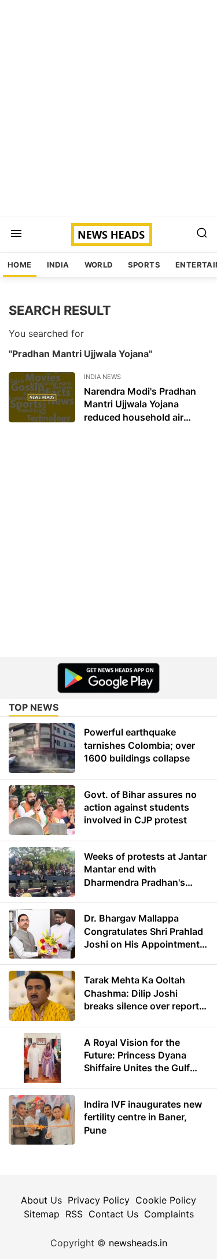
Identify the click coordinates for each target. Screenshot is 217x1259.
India (58, 264)
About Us (41, 1200)
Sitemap (42, 1214)
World (98, 264)
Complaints (169, 1214)
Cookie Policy (165, 1200)
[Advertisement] (108, 108)
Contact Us (113, 1214)
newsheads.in (138, 1243)
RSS (74, 1214)
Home (20, 264)
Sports (144, 264)
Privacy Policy (99, 1200)
